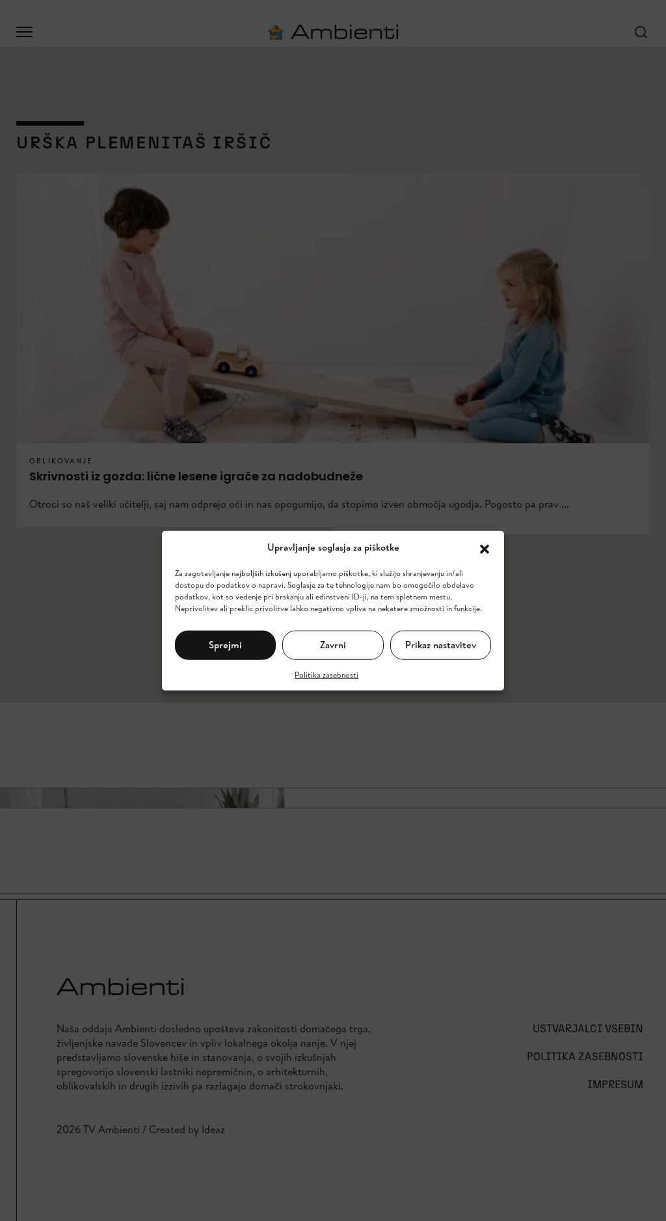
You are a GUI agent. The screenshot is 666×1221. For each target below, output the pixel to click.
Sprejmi (225, 645)
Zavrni (333, 645)
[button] (484, 547)
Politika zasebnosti (326, 673)
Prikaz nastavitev (440, 645)
